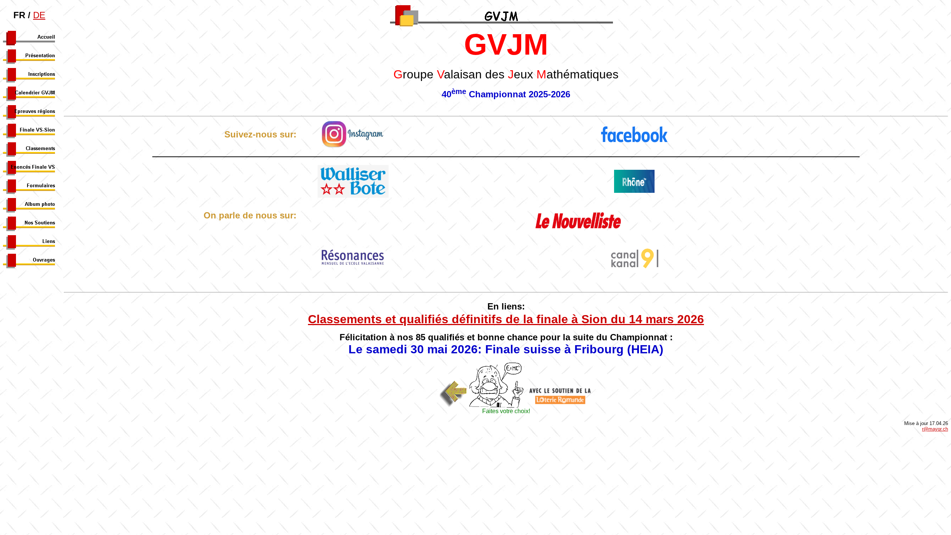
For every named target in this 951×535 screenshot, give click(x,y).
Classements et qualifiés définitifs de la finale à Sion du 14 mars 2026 (506, 319)
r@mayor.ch (935, 429)
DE (39, 15)
